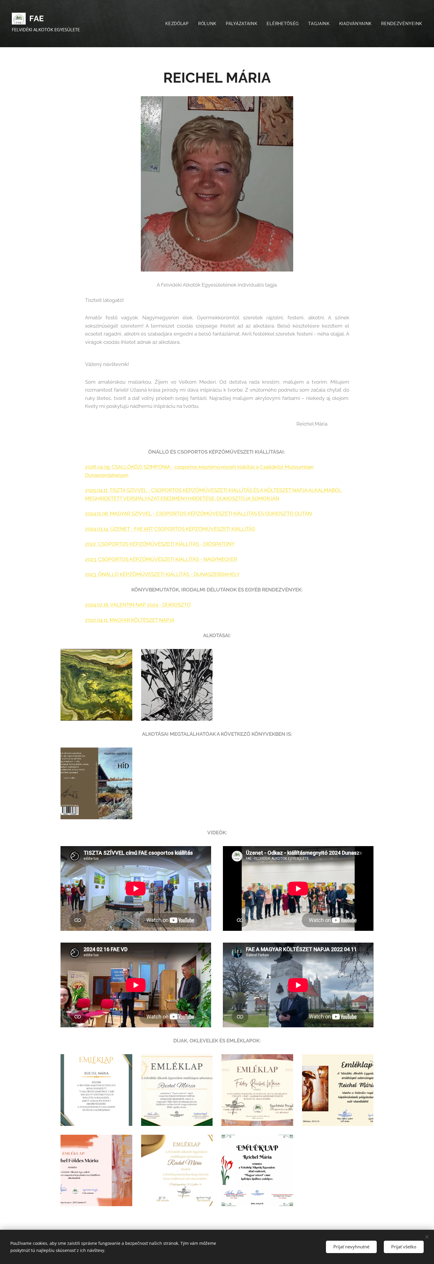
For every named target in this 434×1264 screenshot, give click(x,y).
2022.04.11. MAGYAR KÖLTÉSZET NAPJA (129, 620)
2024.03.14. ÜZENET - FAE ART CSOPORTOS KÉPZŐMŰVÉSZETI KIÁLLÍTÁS (170, 529)
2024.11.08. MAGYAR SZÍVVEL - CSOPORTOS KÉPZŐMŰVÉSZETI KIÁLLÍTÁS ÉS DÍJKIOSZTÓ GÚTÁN (198, 513)
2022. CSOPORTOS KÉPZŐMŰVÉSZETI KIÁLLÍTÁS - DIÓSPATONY (160, 544)
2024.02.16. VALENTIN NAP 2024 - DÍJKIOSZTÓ (138, 605)
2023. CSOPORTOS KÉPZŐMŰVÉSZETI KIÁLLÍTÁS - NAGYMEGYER (161, 559)
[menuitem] (178, 23)
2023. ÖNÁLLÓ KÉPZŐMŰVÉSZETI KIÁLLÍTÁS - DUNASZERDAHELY (162, 574)
